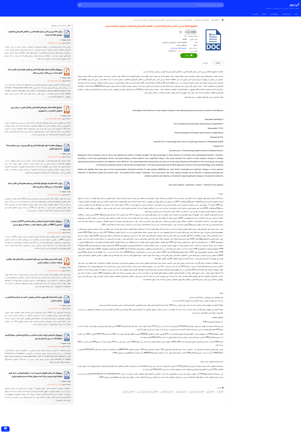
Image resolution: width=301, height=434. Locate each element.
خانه (296, 14)
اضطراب (219, 392)
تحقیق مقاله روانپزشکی (179, 48)
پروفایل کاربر (274, 14)
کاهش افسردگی (128, 392)
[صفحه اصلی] (223, 20)
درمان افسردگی (180, 392)
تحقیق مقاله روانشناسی (53, 119)
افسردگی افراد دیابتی (196, 392)
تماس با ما (255, 14)
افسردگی (209, 392)
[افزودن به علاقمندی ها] (180, 32)
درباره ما (264, 14)
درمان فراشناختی (166, 392)
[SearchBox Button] (80, 5)
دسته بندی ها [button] (287, 14)
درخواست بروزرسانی (169, 42)
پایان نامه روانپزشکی (55, 43)
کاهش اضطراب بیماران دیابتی (146, 392)
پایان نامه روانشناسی (54, 81)
